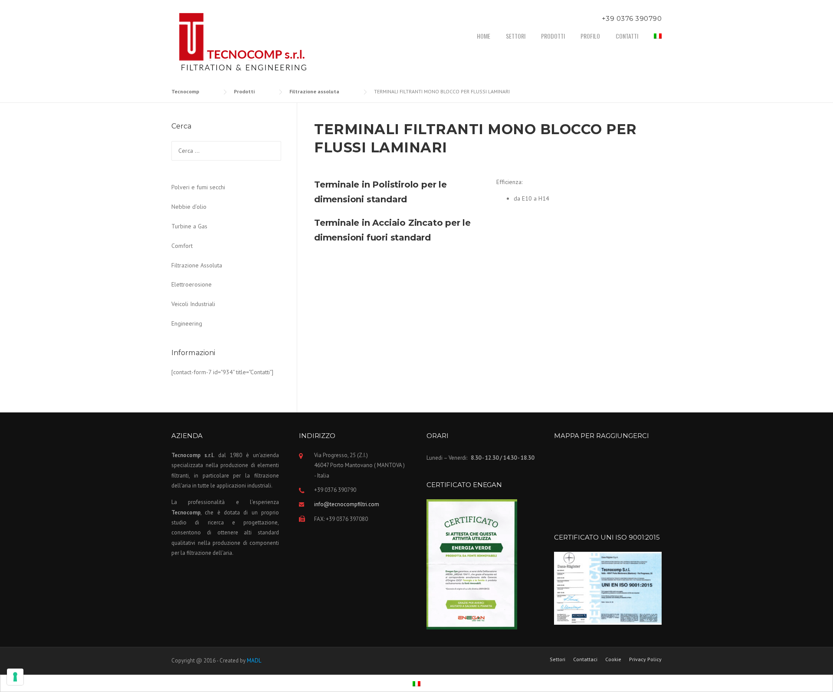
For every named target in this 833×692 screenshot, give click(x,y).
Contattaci (585, 659)
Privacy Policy (645, 659)
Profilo (590, 35)
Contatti (627, 35)
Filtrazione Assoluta (196, 265)
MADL (254, 660)
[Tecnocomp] (245, 43)
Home (483, 35)
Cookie (613, 659)
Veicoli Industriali (193, 304)
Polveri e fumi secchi (198, 187)
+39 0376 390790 (632, 18)
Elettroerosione (191, 284)
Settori (515, 35)
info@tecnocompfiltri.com (346, 504)
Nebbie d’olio (189, 207)
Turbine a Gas (189, 226)
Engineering (186, 323)
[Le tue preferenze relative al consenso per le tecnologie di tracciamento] (15, 677)
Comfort (182, 246)
